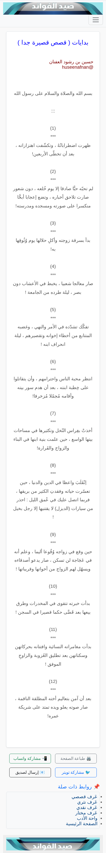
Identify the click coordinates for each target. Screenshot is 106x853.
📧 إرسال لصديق (30, 772)
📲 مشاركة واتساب (30, 758)
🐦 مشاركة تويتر (76, 772)
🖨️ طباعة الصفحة (75, 758)
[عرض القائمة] (96, 20)
